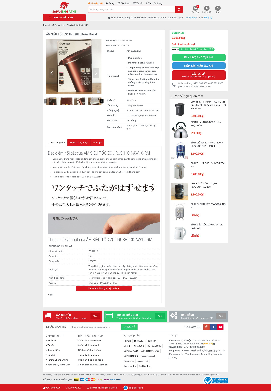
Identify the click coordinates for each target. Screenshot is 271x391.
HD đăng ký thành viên (58, 364)
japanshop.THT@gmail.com (103, 387)
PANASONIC (138, 346)
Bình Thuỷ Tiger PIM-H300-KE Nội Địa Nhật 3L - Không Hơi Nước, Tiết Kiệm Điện (208, 105)
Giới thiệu (52, 340)
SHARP (127, 346)
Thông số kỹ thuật (79, 142)
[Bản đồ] (208, 343)
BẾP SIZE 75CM (131, 351)
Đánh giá (97, 142)
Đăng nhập (191, 17)
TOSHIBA (152, 341)
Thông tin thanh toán (88, 355)
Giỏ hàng (195, 9)
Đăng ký (208, 17)
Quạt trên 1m (144, 366)
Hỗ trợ (217, 12)
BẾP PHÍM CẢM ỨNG (150, 351)
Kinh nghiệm (53, 350)
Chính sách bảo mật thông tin (92, 364)
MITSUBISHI (139, 341)
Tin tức (139, 3)
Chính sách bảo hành (88, 345)
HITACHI (127, 341)
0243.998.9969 (53, 387)
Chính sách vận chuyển (89, 340)
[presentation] (52, 73)
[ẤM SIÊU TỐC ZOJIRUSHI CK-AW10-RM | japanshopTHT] (64, 7)
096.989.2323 (135, 388)
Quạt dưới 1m (130, 366)
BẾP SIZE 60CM (154, 346)
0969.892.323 (74, 387)
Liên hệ (51, 355)
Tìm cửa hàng (155, 3)
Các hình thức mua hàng (90, 360)
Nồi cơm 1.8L (142, 361)
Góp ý (111, 3)
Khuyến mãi (96, 3)
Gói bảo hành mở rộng (89, 350)
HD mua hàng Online (57, 360)
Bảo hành (125, 3)
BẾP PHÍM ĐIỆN (131, 356)
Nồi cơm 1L (129, 361)
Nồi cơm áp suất (148, 356)
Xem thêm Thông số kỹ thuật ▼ (104, 288)
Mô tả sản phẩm (57, 142)
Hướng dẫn (207, 12)
